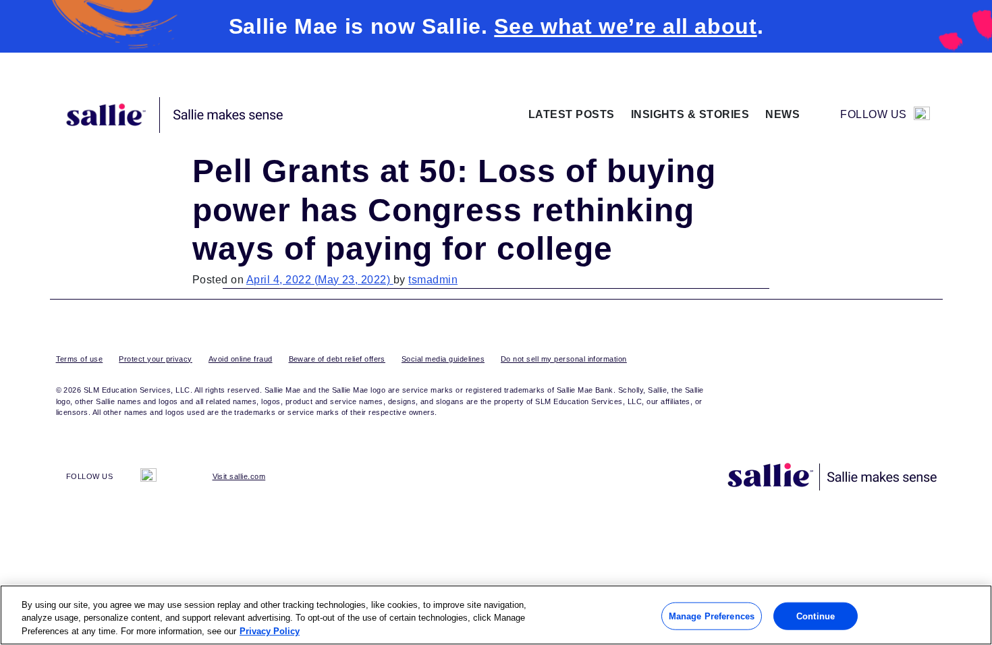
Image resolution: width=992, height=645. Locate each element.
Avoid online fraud (241, 359)
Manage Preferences (711, 616)
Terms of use (79, 359)
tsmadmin (433, 279)
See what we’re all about (625, 26)
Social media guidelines (443, 359)
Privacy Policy (270, 631)
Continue (815, 616)
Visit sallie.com (239, 476)
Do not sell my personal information (564, 359)
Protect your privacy (155, 359)
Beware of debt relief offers (337, 359)
